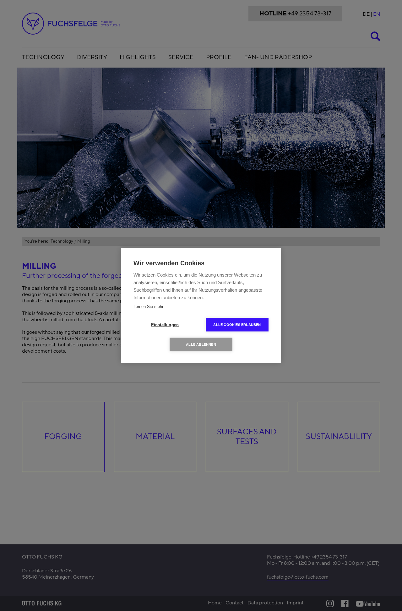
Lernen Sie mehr (148, 306)
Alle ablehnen (201, 344)
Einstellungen (165, 324)
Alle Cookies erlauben (237, 325)
